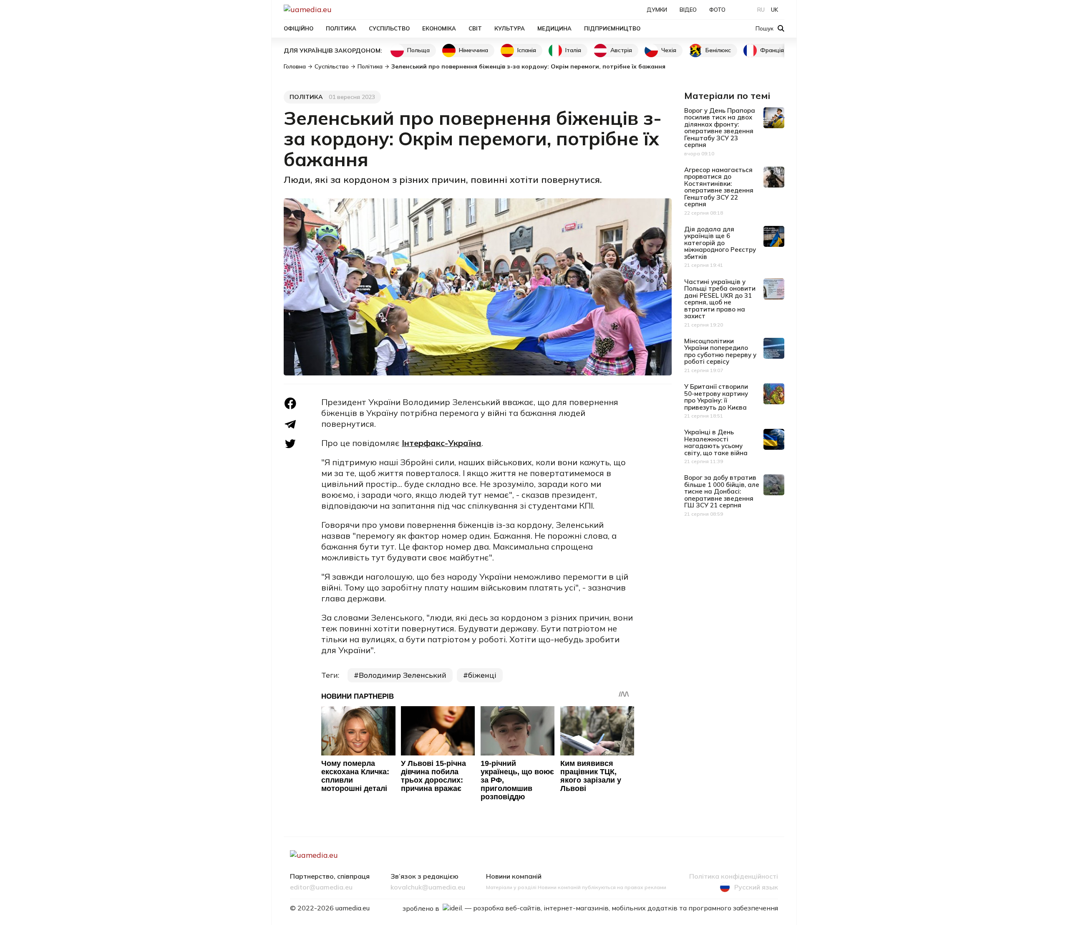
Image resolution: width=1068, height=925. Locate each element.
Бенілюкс (718, 50)
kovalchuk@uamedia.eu (427, 887)
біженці (482, 675)
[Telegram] (290, 424)
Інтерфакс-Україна (441, 443)
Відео (688, 9)
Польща (418, 50)
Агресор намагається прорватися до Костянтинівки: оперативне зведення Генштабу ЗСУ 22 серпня (718, 187)
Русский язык (756, 887)
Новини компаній (514, 876)
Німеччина (473, 50)
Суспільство (389, 28)
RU (761, 9)
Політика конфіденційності (733, 876)
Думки (657, 9)
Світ (475, 28)
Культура (509, 28)
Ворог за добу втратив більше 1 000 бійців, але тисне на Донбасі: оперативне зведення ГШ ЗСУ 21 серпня (721, 491)
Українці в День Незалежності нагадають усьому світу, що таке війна (716, 442)
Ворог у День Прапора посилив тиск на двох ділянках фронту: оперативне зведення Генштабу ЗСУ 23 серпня (719, 127)
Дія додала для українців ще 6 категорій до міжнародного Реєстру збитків (720, 243)
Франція (772, 50)
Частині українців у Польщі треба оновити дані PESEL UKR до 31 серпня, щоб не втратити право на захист (720, 299)
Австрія (621, 50)
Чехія (668, 50)
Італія (573, 50)
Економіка (439, 28)
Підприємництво (612, 28)
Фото (717, 9)
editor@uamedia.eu (321, 887)
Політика (341, 28)
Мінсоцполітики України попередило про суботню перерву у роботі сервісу (720, 351)
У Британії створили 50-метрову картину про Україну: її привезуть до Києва (716, 397)
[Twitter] (290, 443)
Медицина (554, 28)
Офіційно (298, 28)
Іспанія (526, 50)
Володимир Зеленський (402, 675)
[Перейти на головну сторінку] (336, 9)
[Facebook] (290, 403)
